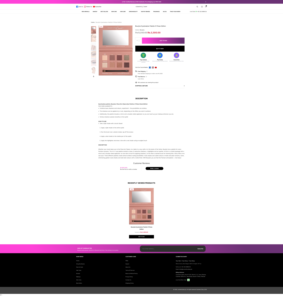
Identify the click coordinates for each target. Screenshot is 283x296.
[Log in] (202, 7)
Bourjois (142, 30)
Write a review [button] (154, 168)
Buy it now (160, 48)
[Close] (206, 1)
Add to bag (163, 40)
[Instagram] (153, 67)
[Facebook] (150, 67)
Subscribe (200, 248)
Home (93, 22)
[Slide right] (94, 76)
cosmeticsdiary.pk (182, 289)
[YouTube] (156, 67)
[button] (197, 7)
